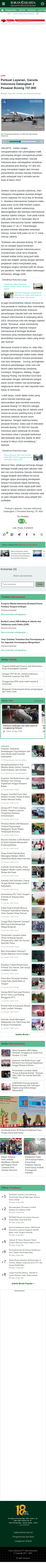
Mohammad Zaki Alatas (34, 93)
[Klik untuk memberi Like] (4, 534)
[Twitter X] (34, 534)
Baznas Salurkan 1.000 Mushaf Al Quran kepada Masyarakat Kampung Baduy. (15, 842)
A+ (42, 141)
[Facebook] (27, 534)
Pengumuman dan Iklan (23, 1537)
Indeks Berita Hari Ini (23, 1533)
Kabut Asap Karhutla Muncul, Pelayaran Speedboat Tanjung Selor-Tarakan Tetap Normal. (15, 910)
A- (4, 141)
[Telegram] (19, 534)
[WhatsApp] (12, 534)
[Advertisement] (23, 48)
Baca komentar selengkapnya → (14, 614)
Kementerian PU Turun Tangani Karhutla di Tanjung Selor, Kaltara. (15, 897)
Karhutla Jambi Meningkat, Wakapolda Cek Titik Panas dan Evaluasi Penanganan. (15, 1022)
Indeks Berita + (23, 1034)
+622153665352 (24, 1525)
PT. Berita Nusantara (29, 1551)
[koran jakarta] (4, 21)
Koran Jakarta (14, 1551)
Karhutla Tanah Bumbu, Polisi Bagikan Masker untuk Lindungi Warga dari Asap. (15, 869)
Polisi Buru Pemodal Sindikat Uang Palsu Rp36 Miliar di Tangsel (14, 981)
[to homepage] (23, 1511)
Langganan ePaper (23, 1541)
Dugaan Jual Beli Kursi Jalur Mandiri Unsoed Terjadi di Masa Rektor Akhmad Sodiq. (15, 797)
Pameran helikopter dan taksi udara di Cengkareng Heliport (20, 727)
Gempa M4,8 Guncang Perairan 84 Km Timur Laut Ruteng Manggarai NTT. (15, 995)
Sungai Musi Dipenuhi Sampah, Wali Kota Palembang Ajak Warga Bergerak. (15, 924)
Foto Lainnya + (39, 701)
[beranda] (2, 10)
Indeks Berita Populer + (23, 1283)
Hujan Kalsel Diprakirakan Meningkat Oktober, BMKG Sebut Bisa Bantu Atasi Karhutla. (16, 856)
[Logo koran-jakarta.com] (23, 4)
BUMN (3, 76)
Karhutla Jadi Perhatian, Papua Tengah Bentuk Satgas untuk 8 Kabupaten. (15, 883)
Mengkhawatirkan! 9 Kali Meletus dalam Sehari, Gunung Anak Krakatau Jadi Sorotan (15, 767)
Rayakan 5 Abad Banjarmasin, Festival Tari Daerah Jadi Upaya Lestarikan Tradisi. (15, 967)
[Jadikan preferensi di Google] (41, 534)
